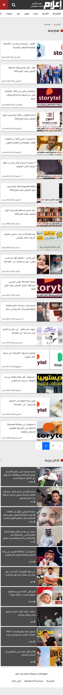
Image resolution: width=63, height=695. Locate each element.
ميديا (35, 13)
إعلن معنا (16, 680)
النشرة (45, 13)
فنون (26, 13)
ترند (18, 13)
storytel (47, 24)
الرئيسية (57, 13)
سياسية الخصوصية (33, 680)
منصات (9, 13)
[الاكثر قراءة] (0, 460)
